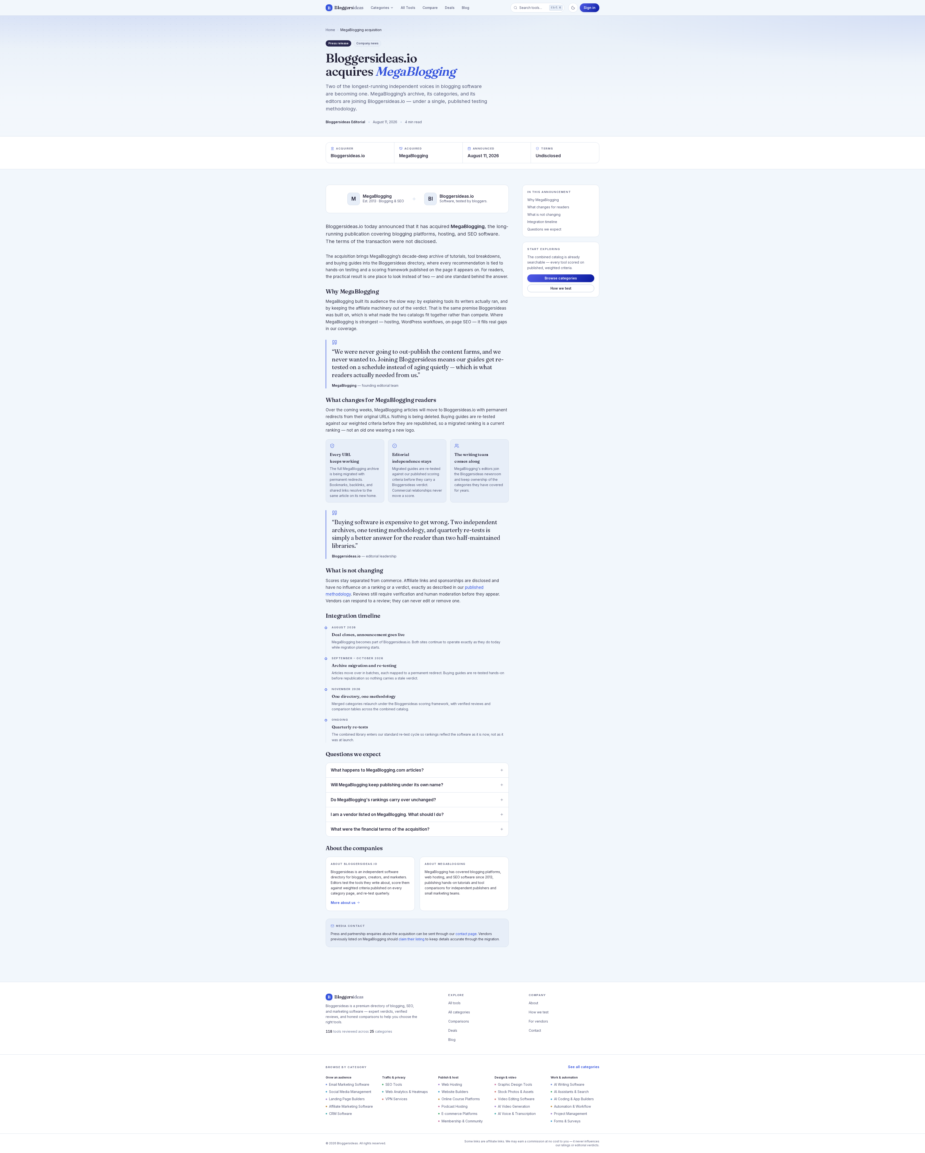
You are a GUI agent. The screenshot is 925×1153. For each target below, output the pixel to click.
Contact (535, 1030)
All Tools (408, 8)
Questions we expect (544, 229)
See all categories (583, 1067)
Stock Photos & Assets (516, 1092)
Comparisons (458, 1021)
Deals (450, 8)
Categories (380, 8)
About (533, 1003)
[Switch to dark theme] (573, 8)
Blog (465, 8)
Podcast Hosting (455, 1106)
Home (330, 30)
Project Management (570, 1114)
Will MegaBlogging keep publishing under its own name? (387, 784)
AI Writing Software (569, 1084)
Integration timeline (542, 222)
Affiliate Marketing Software (351, 1106)
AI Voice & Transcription (517, 1114)
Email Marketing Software (349, 1084)
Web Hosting (452, 1084)
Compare (430, 8)
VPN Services (396, 1099)
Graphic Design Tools (515, 1084)
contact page (466, 934)
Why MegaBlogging (543, 200)
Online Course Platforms (461, 1099)
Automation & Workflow (572, 1106)
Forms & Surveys (567, 1121)
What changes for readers (548, 207)
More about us (343, 903)
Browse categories (561, 278)
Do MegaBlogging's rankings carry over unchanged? (383, 799)
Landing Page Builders (347, 1099)
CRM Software (340, 1114)
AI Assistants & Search (571, 1092)
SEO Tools (393, 1084)
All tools (454, 1003)
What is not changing (544, 214)
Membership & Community (462, 1121)
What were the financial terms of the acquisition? (380, 829)
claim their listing (411, 939)
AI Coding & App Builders (574, 1099)
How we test (560, 288)
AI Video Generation (514, 1106)
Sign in (589, 8)
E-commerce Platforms (459, 1114)
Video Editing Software (516, 1099)
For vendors (538, 1021)
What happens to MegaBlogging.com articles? (377, 770)
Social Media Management (350, 1092)
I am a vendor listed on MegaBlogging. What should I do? (387, 814)
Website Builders (455, 1092)
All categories (459, 1012)
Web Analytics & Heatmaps (406, 1092)
